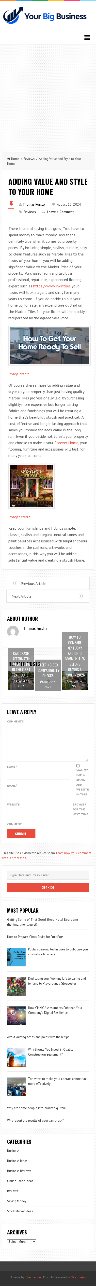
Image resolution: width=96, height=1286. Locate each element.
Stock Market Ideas (20, 1211)
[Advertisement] (48, 97)
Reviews (29, 159)
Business (13, 1151)
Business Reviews (19, 1171)
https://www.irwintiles (52, 285)
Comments (16, 721)
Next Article (22, 596)
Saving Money (16, 1201)
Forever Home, (66, 442)
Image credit (18, 373)
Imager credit (19, 516)
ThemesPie (33, 1277)
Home (15, 159)
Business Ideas (17, 1161)
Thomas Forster (34, 204)
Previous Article (33, 583)
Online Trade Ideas (20, 1181)
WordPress (78, 1277)
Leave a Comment (60, 212)
